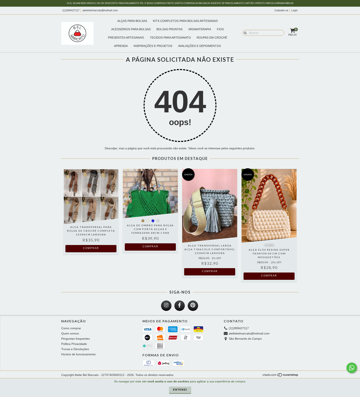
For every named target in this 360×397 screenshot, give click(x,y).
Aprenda (121, 46)
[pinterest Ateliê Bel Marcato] (193, 305)
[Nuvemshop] (280, 375)
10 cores (269, 245)
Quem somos (70, 333)
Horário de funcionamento (78, 354)
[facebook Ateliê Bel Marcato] (179, 305)
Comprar (91, 248)
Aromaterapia (199, 29)
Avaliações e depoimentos (199, 46)
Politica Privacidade (74, 343)
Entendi (180, 389)
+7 (158, 221)
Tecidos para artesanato (170, 37)
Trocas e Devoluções (75, 349)
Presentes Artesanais (126, 37)
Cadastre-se (281, 10)
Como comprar (71, 328)
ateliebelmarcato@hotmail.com (100, 10)
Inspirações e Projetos (153, 46)
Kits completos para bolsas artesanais (185, 21)
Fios (220, 29)
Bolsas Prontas (169, 29)
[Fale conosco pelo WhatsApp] (351, 368)
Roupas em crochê (212, 37)
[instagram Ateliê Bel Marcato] (166, 305)
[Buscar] (244, 32)
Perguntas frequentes (75, 338)
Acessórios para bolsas (131, 29)
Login (294, 10)
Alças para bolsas (132, 21)
